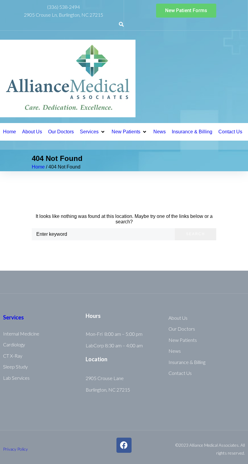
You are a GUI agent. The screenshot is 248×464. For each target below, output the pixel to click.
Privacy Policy (15, 449)
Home (38, 166)
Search (195, 234)
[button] (93, 132)
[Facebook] (124, 445)
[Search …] (121, 24)
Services (13, 317)
